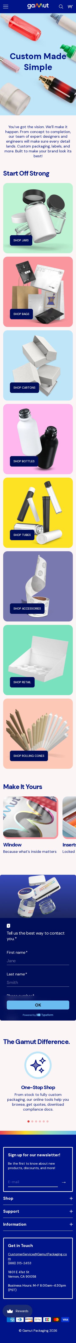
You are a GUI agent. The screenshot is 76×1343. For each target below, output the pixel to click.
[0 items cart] (70, 6)
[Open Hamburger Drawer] (5, 6)
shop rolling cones (29, 756)
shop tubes (22, 535)
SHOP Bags (21, 314)
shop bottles (24, 461)
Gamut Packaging (35, 1331)
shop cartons (24, 387)
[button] (28, 1121)
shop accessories (27, 608)
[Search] (61, 6)
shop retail (22, 682)
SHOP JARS (21, 240)
